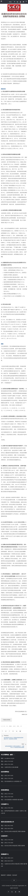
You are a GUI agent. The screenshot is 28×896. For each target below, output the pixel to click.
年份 (7, 726)
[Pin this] (13, 731)
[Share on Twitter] (6, 731)
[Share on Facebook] (2, 731)
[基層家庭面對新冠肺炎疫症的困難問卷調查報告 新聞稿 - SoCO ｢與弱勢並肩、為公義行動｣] (14, 7)
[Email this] (20, 731)
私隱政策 (9, 875)
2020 (21, 726)
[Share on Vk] (16, 731)
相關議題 (10, 726)
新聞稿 (18, 726)
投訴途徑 (14, 875)
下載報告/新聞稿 (6, 719)
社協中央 (14, 726)
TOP (14, 880)
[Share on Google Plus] (9, 731)
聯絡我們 (3, 875)
